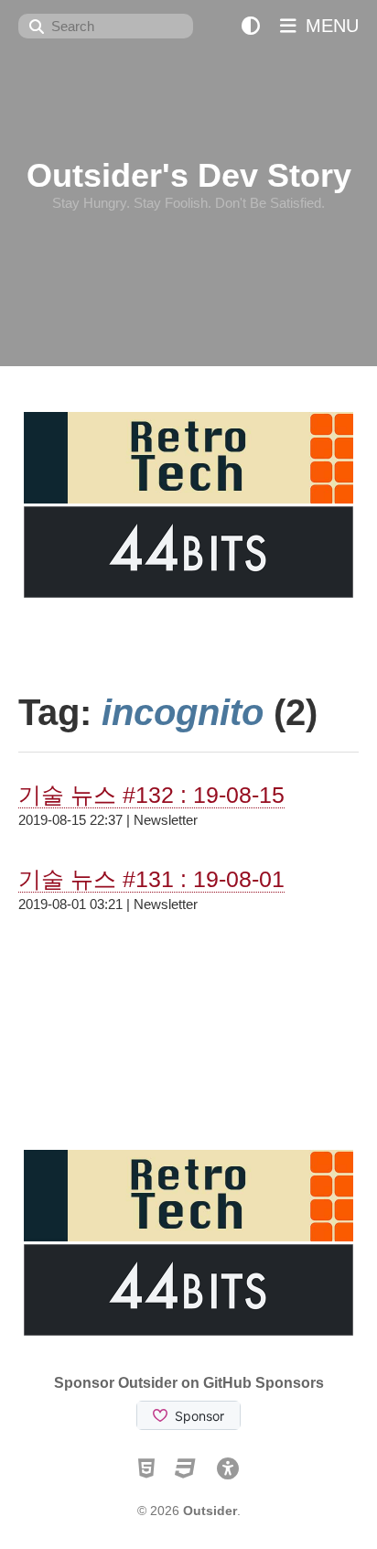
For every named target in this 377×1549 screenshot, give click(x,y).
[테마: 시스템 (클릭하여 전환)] (251, 26)
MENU (329, 26)
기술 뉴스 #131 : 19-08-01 (151, 879)
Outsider (210, 1510)
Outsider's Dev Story (189, 175)
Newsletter (166, 820)
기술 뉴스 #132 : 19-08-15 (151, 794)
